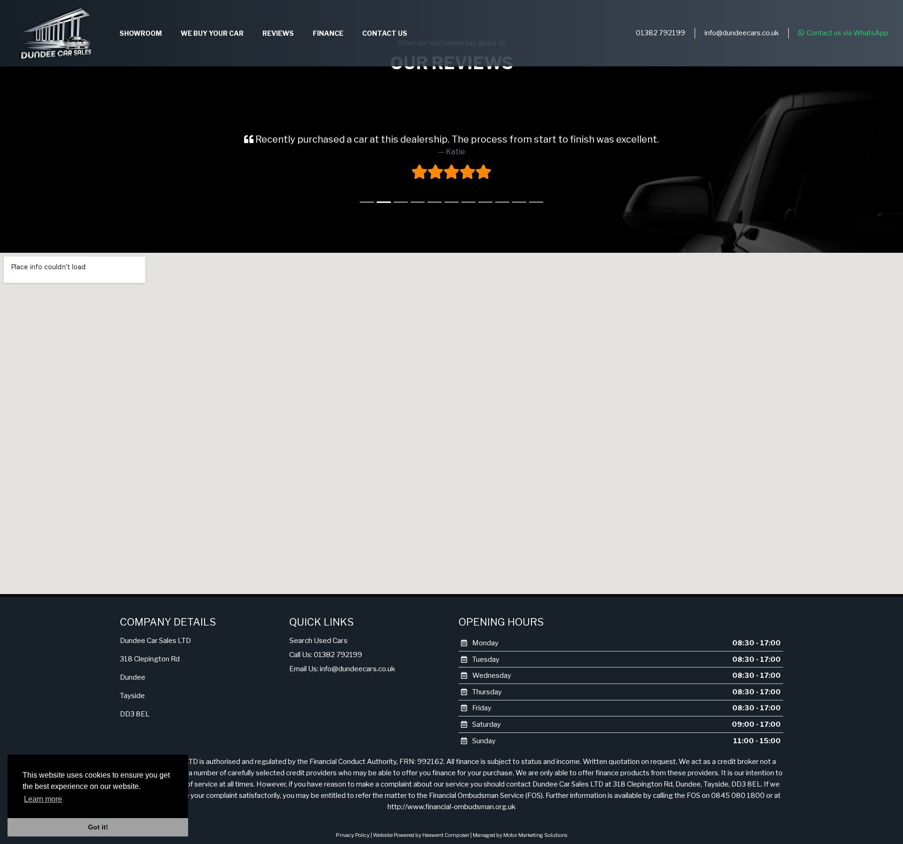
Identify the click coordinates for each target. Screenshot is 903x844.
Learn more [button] (43, 799)
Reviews (278, 33)
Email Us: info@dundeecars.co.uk (342, 668)
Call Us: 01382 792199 (325, 654)
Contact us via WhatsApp (847, 33)
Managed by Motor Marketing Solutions (520, 835)
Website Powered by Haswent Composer (421, 835)
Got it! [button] (98, 827)
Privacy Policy (353, 835)
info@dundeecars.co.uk (742, 33)
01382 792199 (660, 33)
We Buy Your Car (212, 33)
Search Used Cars (318, 640)
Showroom (140, 33)
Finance (328, 33)
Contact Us (384, 33)
